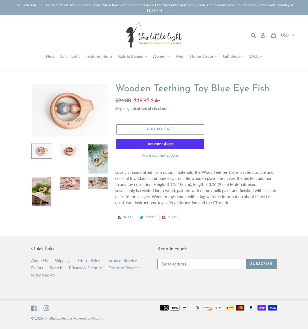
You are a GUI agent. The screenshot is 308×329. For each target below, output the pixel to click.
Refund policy (43, 274)
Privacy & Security (85, 267)
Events (37, 267)
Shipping (122, 108)
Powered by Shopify (88, 318)
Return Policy (88, 260)
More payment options (160, 155)
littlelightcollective (58, 318)
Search (56, 267)
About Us (39, 260)
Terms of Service (122, 260)
